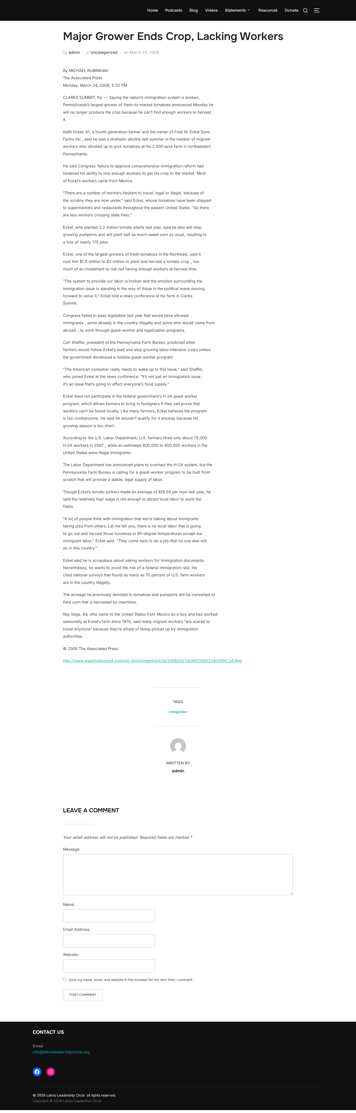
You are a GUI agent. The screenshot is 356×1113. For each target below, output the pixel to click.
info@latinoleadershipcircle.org (61, 1052)
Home (152, 10)
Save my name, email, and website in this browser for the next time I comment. (131, 980)
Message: (71, 849)
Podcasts (173, 10)
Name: (69, 904)
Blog (193, 10)
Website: (71, 954)
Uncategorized (104, 52)
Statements (235, 10)
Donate (291, 10)
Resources (268, 10)
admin (74, 52)
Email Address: (76, 929)
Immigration (178, 712)
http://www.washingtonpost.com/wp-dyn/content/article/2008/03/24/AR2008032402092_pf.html (152, 660)
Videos (211, 10)
